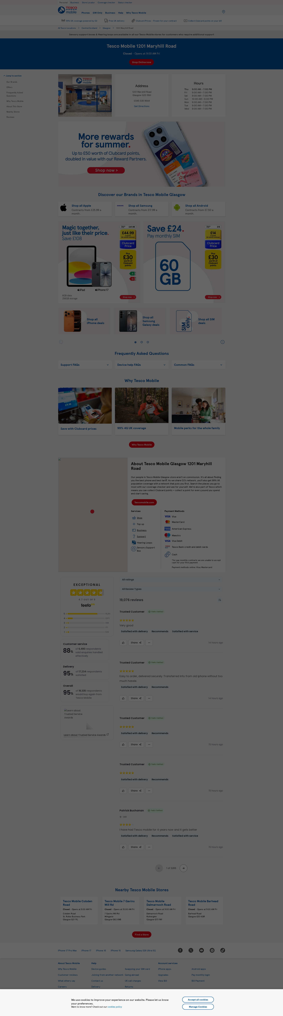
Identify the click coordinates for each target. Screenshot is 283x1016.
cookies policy (115, 1006)
